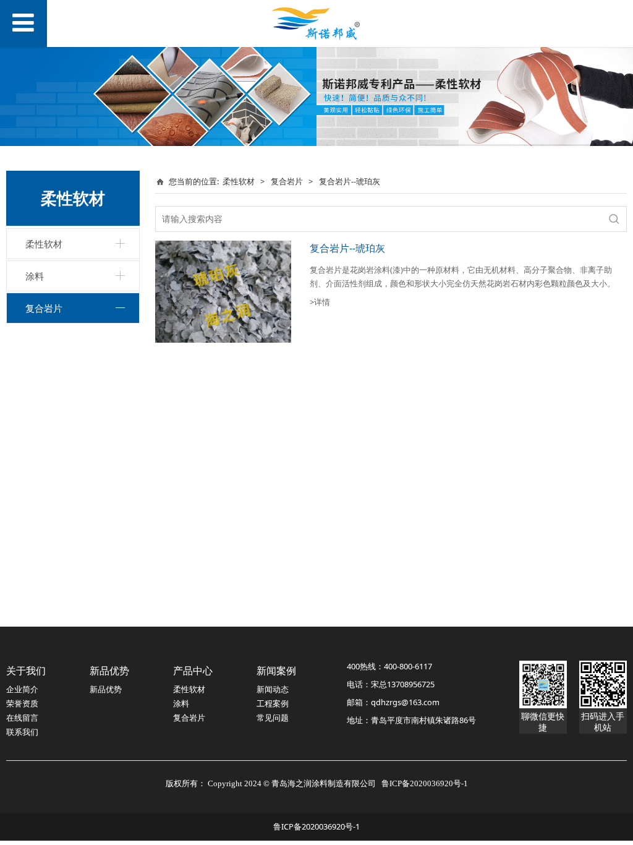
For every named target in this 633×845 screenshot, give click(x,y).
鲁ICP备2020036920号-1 (316, 826)
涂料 (34, 276)
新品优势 (106, 689)
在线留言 (22, 717)
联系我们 (22, 731)
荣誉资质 (22, 703)
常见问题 (273, 717)
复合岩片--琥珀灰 (347, 248)
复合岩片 (43, 308)
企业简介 (22, 689)
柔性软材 (43, 244)
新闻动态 (273, 689)
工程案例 (273, 703)
